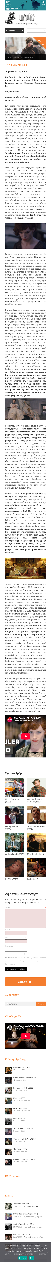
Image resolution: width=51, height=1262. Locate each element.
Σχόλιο (25, 907)
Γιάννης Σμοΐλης (28, 57)
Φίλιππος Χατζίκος (31, 1206)
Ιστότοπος (9, 946)
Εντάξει (22, 1258)
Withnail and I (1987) (14, 854)
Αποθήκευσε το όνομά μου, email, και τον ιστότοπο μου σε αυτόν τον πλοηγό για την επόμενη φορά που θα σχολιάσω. (25, 961)
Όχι (31, 1258)
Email (15, 938)
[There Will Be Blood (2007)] (36, 824)
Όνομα (15, 929)
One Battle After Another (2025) (34, 800)
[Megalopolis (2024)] (36, 852)
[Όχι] (47, 1252)
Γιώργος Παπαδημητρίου (32, 1217)
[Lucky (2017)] (36, 876)
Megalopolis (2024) (35, 854)
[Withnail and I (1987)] (14, 852)
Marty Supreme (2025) (12, 800)
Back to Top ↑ (25, 981)
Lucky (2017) (32, 879)
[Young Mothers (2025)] (14, 824)
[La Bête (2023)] (14, 876)
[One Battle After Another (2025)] (36, 797)
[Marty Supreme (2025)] (14, 797)
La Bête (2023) (11, 879)
